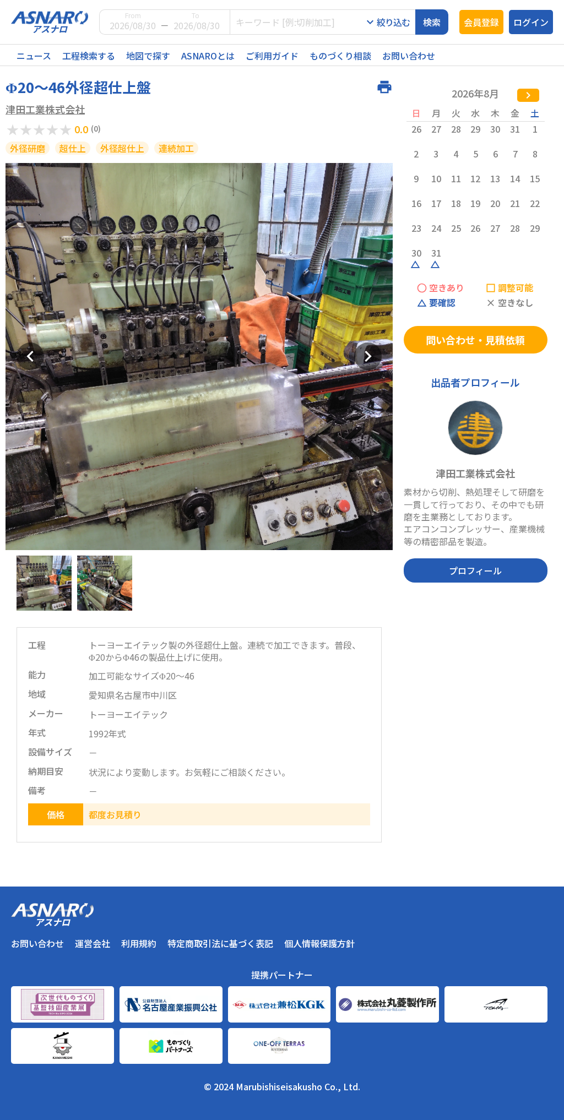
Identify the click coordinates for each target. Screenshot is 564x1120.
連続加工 (176, 148)
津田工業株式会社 (45, 109)
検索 (432, 22)
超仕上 (72, 148)
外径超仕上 (122, 148)
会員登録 (481, 22)
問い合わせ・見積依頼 (475, 340)
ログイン (531, 22)
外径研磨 (27, 148)
